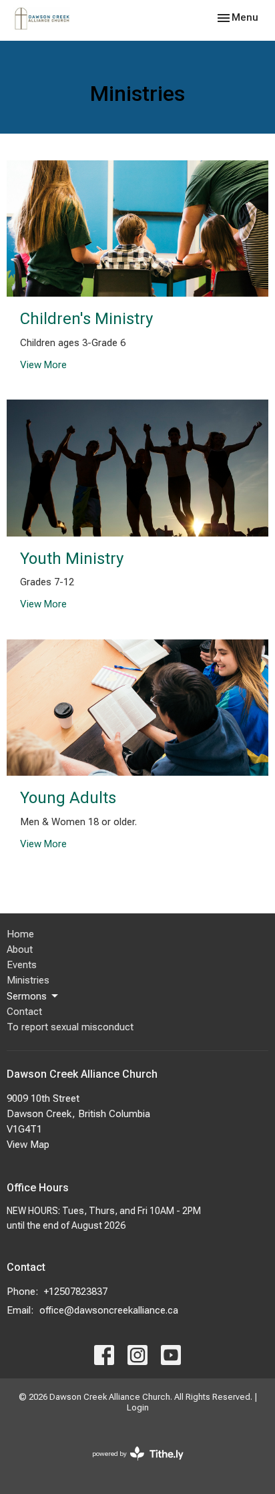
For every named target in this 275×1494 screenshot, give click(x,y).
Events (22, 965)
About (20, 949)
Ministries (28, 980)
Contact (24, 1012)
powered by (130, 1465)
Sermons (27, 996)
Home (20, 934)
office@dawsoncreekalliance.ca (108, 1310)
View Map (28, 1145)
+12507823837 (75, 1292)
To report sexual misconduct (70, 1027)
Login (138, 1407)
